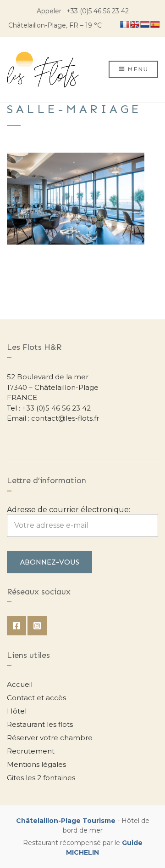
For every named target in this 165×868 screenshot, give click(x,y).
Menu (137, 69)
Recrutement (31, 751)
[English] (134, 24)
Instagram (37, 625)
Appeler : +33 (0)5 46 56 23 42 (83, 11)
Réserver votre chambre (50, 737)
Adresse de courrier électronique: (68, 509)
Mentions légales (36, 764)
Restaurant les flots (40, 724)
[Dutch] (144, 24)
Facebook (16, 625)
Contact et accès (36, 697)
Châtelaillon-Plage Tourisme (66, 821)
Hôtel (17, 711)
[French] (124, 24)
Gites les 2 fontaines (41, 777)
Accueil (20, 684)
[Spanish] (155, 24)
